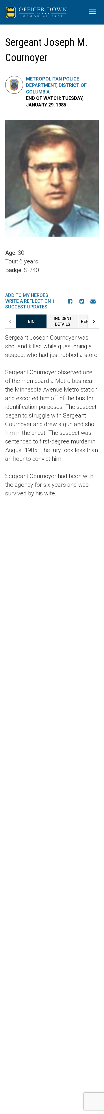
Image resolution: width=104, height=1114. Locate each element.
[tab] (31, 321)
